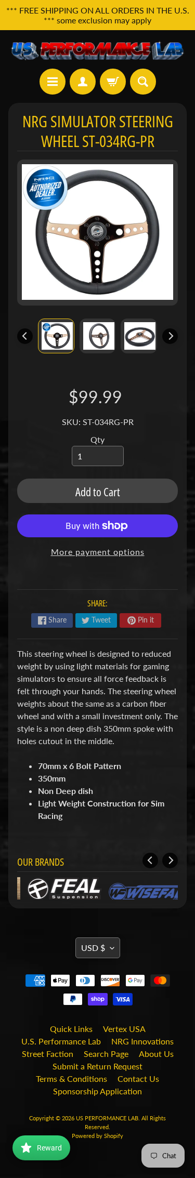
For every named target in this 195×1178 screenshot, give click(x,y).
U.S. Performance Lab (61, 1041)
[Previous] (25, 336)
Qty (97, 439)
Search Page (106, 1053)
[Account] (83, 82)
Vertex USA (124, 1029)
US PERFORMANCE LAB (107, 1118)
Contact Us (138, 1078)
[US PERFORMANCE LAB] (97, 49)
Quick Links (71, 1029)
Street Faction (47, 1053)
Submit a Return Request (97, 1066)
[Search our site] (143, 82)
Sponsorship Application (97, 1091)
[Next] (170, 336)
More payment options (98, 552)
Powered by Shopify (97, 1135)
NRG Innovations (142, 1041)
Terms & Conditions (71, 1078)
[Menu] (53, 82)
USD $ (93, 947)
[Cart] (113, 82)
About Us (156, 1053)
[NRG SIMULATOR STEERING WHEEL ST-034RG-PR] (56, 336)
